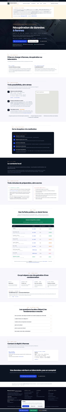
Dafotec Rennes (18, 391)
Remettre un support (26, 3)
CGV (49, 392)
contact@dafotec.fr (10, 402)
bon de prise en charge (14, 190)
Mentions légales (51, 393)
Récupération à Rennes (28, 393)
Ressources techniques (51, 396)
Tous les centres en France (40, 396)
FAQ (41, 3)
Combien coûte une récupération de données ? (23, 321)
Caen (20, 172)
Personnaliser (40, 406)
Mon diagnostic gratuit (24, 410)
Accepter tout (25, 406)
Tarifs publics (26, 395)
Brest (17, 172)
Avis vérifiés (42, 410)
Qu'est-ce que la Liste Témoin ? (20, 328)
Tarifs (38, 3)
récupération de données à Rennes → (34, 262)
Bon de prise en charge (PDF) (29, 392)
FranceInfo (16, 296)
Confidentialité (50, 395)
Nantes (15, 172)
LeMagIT (13, 296)
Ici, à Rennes (33, 3)
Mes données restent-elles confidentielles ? (23, 331)
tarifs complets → (45, 261)
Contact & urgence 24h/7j (28, 396)
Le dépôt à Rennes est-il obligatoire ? (21, 318)
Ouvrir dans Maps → (17, 97)
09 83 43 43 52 (51, 0)
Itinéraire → (12, 97)
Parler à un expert (33, 410)
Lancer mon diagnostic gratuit (20, 41)
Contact (44, 3)
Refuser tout (33, 406)
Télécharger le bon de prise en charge (28, 376)
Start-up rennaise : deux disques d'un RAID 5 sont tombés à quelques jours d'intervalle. (30, 315)
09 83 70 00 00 (56, 0)
